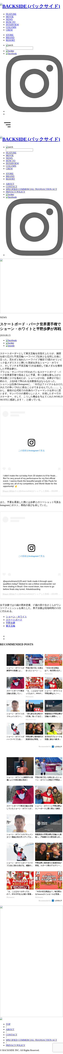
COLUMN (11, 27)
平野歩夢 (10, 623)
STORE (9, 35)
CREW (9, 30)
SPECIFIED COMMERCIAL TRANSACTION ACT (31, 189)
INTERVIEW (12, 24)
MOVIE (10, 16)
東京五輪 (10, 626)
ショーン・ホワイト (16, 616)
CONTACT (11, 186)
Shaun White (8, 491)
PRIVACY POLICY (15, 192)
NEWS (9, 19)
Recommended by (45, 746)
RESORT (10, 40)
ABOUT (10, 184)
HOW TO (10, 22)
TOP (8, 1024)
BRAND (10, 37)
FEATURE (11, 14)
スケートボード (14, 619)
